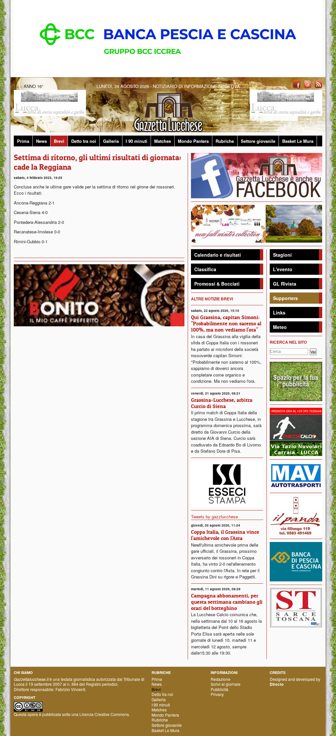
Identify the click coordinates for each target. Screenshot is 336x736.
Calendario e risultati (217, 254)
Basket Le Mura (297, 141)
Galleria (111, 141)
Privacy (217, 694)
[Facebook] (297, 84)
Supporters (285, 298)
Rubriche (225, 141)
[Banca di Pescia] (168, 38)
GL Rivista (284, 283)
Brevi (59, 141)
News (41, 141)
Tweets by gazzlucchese (214, 516)
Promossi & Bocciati (217, 283)
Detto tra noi (83, 141)
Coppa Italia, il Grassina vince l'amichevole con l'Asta (225, 535)
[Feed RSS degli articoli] (318, 84)
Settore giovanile (258, 141)
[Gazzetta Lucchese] (168, 110)
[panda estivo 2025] (256, 223)
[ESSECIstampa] (227, 483)
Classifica (205, 269)
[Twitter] (307, 84)
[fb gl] (256, 175)
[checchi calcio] (296, 431)
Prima (23, 141)
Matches (162, 141)
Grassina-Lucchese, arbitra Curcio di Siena (221, 403)
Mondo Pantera (193, 141)
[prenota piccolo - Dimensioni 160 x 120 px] (296, 381)
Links (279, 312)
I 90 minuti (136, 141)
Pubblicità (219, 689)
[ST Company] (296, 607)
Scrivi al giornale (226, 684)
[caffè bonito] (99, 295)
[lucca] (50, 102)
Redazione (220, 679)
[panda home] (296, 515)
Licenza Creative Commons (104, 714)
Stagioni (282, 254)
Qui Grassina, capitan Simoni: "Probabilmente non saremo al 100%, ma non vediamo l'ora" (226, 323)
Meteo (280, 327)
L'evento (282, 269)
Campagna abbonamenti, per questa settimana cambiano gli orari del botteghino (226, 601)
